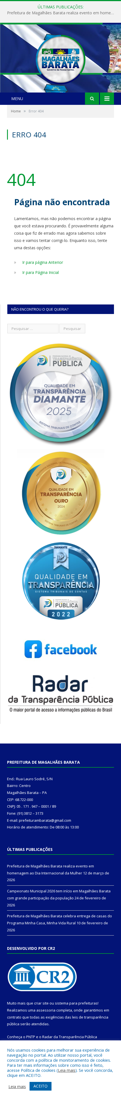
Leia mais (66, 1070)
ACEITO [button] (40, 1086)
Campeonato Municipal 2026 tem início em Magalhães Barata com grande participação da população (62, 12)
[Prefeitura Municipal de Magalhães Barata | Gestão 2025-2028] (60, 58)
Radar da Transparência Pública (69, 1036)
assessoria (45, 1010)
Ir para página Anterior (42, 262)
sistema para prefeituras (76, 1003)
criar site (41, 1003)
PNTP (30, 1036)
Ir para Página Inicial (40, 272)
